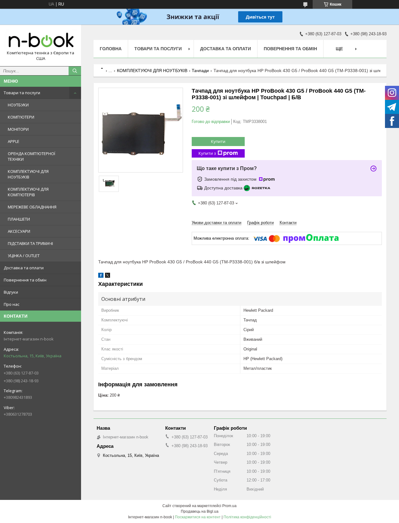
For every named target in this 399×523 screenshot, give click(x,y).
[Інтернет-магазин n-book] (40, 39)
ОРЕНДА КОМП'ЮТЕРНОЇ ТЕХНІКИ (31, 156)
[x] (107, 276)
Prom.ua (229, 506)
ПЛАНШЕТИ (19, 219)
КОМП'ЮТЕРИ (21, 117)
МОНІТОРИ (18, 129)
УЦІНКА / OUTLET (24, 255)
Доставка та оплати (24, 268)
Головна (111, 48)
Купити (218, 141)
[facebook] (100, 276)
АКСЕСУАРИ (19, 231)
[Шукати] (75, 71)
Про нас (11, 304)
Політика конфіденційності (247, 517)
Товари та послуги (22, 92)
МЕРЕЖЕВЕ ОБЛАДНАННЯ (32, 207)
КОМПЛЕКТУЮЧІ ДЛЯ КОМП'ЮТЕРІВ (28, 192)
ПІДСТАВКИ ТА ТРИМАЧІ (30, 243)
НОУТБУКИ (18, 105)
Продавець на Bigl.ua (200, 511)
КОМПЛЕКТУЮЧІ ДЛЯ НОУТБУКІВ (28, 174)
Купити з (207, 153)
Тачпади (200, 70)
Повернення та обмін (25, 280)
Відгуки (11, 292)
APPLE (13, 141)
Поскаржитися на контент (198, 517)
